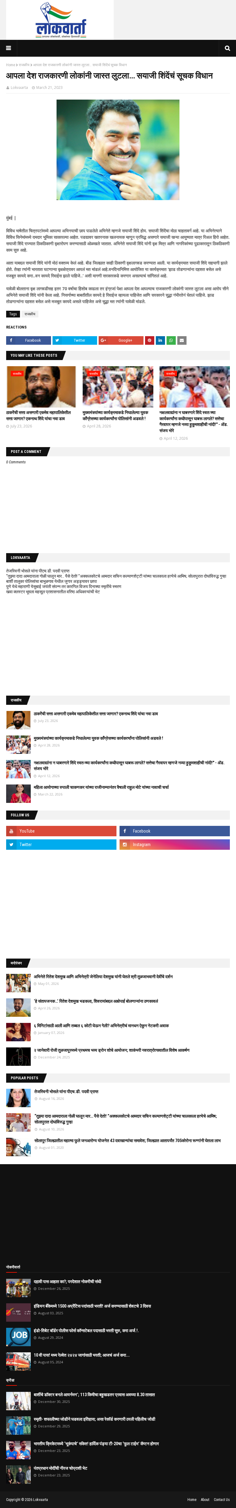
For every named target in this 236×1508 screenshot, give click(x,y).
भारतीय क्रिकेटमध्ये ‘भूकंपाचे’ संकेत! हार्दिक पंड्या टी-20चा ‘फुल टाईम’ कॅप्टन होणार (96, 1443)
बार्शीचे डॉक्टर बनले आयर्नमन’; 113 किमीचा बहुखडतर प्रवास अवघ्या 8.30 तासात (94, 1394)
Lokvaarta (19, 87)
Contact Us (222, 1500)
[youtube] (61, 831)
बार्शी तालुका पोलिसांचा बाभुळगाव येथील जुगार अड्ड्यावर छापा (51, 581)
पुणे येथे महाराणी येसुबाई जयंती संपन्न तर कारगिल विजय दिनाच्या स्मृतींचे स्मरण (63, 586)
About (205, 1500)
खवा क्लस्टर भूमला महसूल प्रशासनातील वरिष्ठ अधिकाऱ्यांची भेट (53, 591)
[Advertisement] (118, 645)
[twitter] (61, 844)
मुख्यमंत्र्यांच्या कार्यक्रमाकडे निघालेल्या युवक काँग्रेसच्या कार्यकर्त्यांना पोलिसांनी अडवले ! (98, 738)
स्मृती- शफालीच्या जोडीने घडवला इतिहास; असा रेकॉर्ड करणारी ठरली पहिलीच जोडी (94, 1419)
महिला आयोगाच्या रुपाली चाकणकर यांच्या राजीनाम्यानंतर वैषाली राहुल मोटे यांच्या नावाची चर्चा (101, 787)
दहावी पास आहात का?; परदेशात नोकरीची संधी (67, 1281)
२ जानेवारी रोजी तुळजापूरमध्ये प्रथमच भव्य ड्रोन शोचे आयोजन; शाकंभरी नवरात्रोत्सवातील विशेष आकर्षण (112, 1050)
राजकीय (24, 65)
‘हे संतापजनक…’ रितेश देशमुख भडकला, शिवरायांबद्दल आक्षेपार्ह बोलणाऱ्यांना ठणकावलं (96, 1001)
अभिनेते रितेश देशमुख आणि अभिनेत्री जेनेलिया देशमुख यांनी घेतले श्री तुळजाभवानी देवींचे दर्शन (103, 976)
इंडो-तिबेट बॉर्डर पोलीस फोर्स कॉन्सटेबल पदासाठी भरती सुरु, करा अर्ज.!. (86, 1330)
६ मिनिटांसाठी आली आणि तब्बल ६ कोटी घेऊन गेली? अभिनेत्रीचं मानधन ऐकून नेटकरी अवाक (101, 1025)
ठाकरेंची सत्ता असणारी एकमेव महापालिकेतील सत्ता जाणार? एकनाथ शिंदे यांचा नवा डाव (96, 713)
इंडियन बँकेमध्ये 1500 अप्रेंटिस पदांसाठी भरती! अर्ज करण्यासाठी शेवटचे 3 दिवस (92, 1306)
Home (10, 65)
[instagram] (175, 844)
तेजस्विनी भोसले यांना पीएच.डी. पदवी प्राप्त (37, 570)
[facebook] (175, 831)
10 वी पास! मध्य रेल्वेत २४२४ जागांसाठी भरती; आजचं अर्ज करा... (82, 1355)
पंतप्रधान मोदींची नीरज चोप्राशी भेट (60, 1468)
